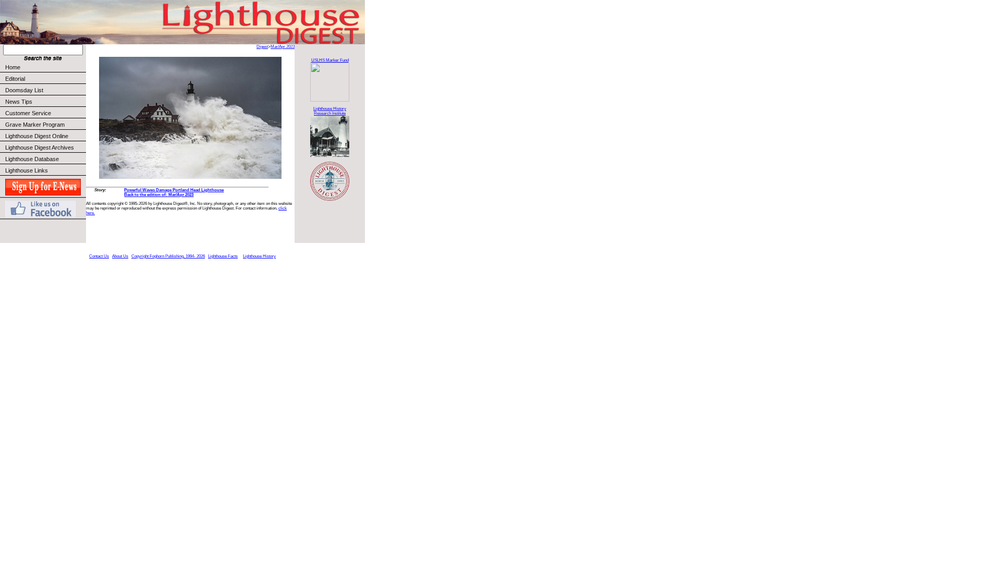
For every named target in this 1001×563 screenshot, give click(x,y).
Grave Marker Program (35, 124)
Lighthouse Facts (223, 256)
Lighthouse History (259, 256)
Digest (262, 46)
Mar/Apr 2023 (283, 46)
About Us (120, 256)
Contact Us (99, 256)
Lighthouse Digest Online (36, 136)
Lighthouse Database (32, 159)
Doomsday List (24, 90)
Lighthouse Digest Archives (39, 147)
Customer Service (28, 113)
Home (12, 67)
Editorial (15, 79)
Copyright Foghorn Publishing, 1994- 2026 (168, 256)
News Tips (18, 102)
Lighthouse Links (26, 170)
